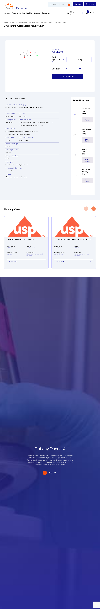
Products (15, 13)
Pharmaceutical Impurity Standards (25, 22)
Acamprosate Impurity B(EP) (86, 111)
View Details (87, 120)
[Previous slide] (86, 208)
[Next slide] (93, 208)
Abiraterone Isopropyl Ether (86, 171)
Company (7, 13)
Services (22, 13)
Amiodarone (39, 22)
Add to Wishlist (68, 76)
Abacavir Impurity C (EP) (85, 151)
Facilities (29, 13)
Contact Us (46, 13)
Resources (37, 13)
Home (6, 22)
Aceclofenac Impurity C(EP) (86, 131)
